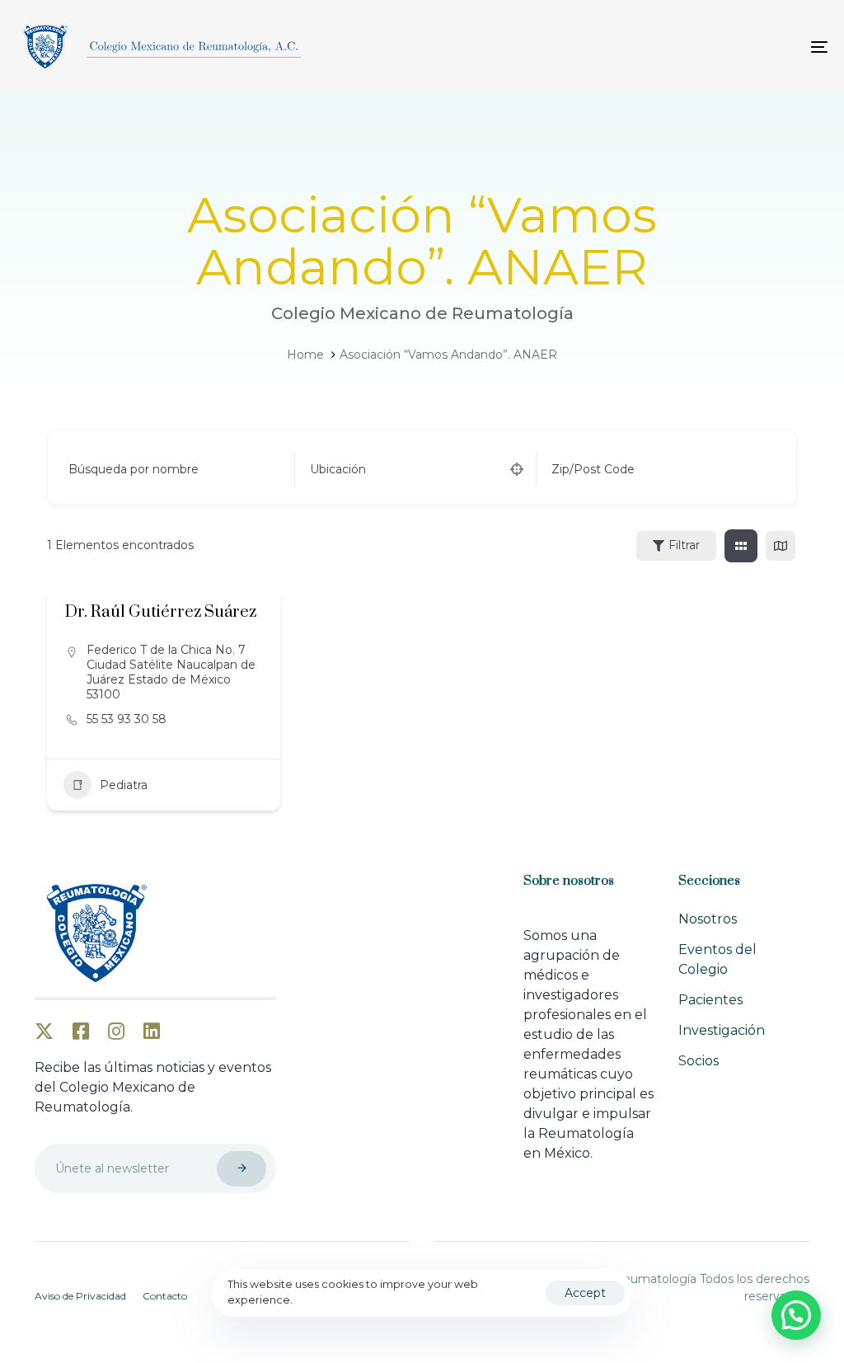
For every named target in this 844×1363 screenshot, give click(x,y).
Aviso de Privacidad (80, 1296)
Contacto (165, 1296)
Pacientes (710, 1000)
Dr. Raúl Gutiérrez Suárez (160, 612)
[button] (796, 1315)
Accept (585, 1292)
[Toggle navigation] (692, 47)
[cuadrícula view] (740, 545)
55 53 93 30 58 (126, 719)
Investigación (721, 1030)
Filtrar (684, 545)
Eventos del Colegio (717, 959)
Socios (698, 1061)
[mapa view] (780, 545)
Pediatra (124, 785)
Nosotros (707, 919)
